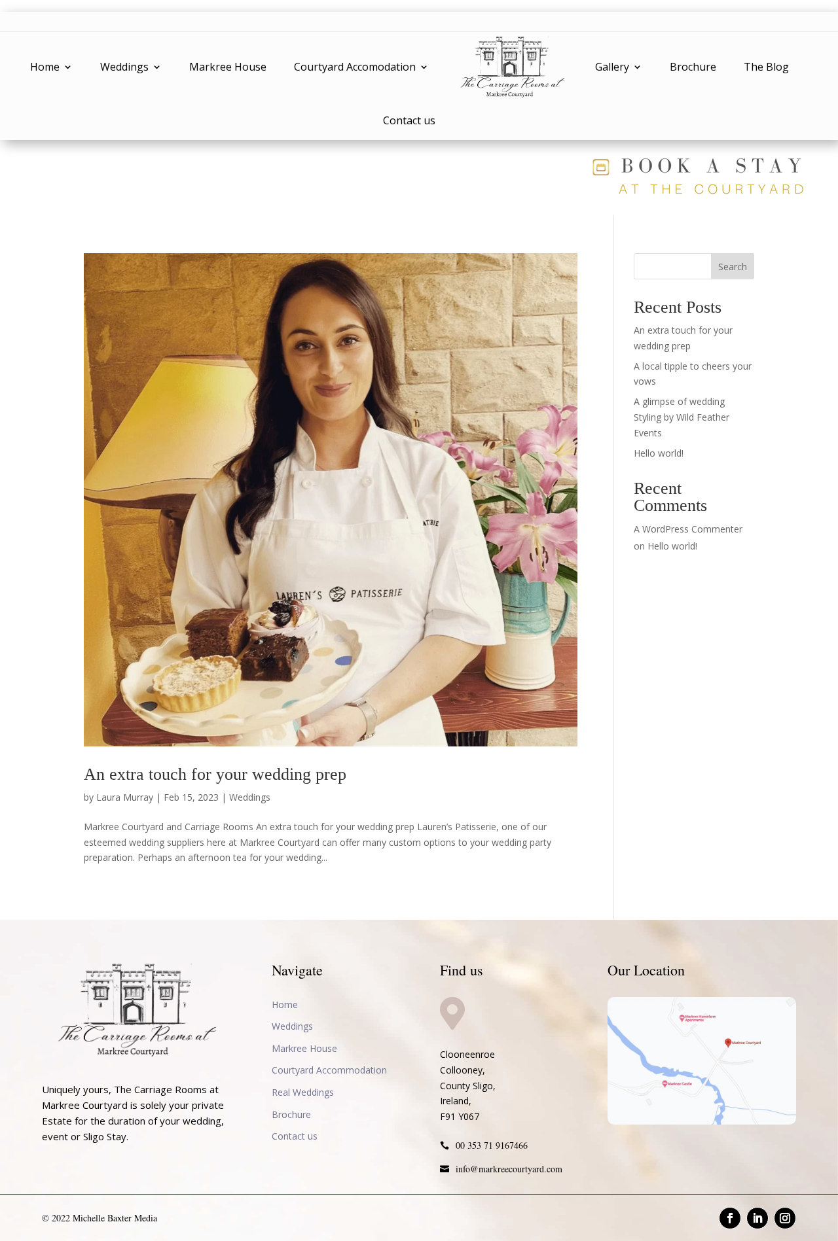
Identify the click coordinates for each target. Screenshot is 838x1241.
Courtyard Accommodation (329, 1070)
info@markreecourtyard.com (509, 1168)
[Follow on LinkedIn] (757, 1218)
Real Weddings (303, 1092)
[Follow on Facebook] (730, 1218)
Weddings (124, 67)
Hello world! (658, 453)
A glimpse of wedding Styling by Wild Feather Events (681, 417)
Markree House (227, 67)
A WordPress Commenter (688, 529)
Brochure (693, 67)
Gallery (612, 67)
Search (732, 266)
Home (45, 67)
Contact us (409, 120)
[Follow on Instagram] (785, 1218)
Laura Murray (124, 797)
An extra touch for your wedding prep (215, 774)
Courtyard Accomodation (355, 67)
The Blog (766, 67)
